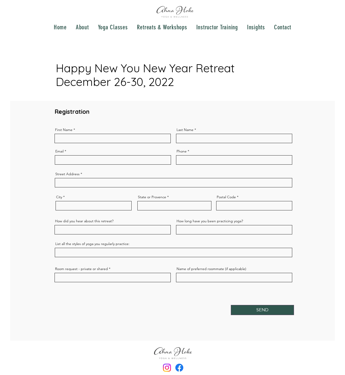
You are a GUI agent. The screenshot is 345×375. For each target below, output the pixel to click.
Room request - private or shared (81, 269)
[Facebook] (179, 367)
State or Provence (152, 197)
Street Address (67, 174)
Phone (182, 151)
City (59, 197)
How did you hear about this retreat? (84, 221)
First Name (63, 129)
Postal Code (226, 197)
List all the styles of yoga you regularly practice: (92, 244)
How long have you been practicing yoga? (210, 221)
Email (59, 151)
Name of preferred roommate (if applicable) (211, 269)
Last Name (185, 129)
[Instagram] (167, 367)
